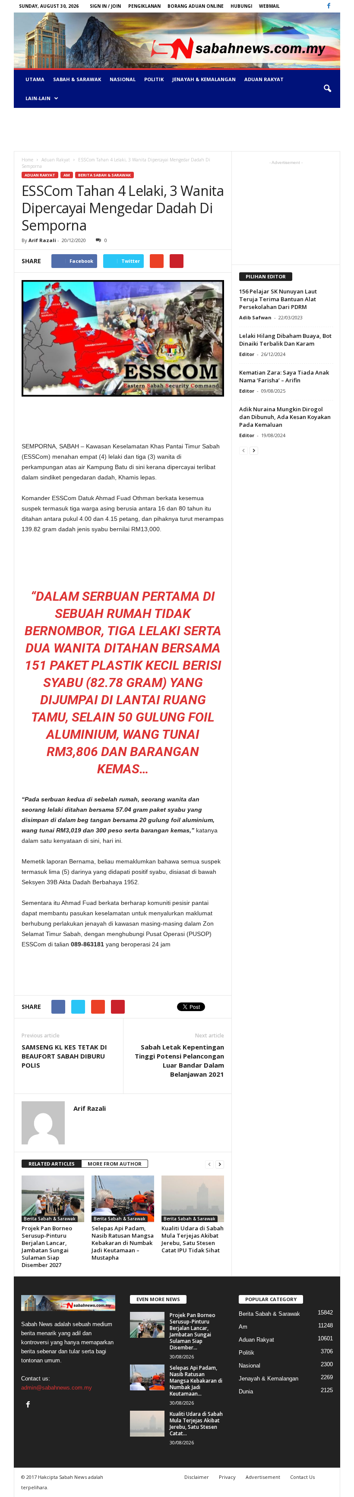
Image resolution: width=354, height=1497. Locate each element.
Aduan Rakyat (264, 79)
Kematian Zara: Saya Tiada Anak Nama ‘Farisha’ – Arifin (284, 376)
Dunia (246, 1391)
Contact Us (302, 1477)
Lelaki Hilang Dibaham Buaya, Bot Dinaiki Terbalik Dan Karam (285, 339)
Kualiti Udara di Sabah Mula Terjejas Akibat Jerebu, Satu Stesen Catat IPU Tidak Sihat (192, 1239)
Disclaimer (196, 1477)
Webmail (269, 6)
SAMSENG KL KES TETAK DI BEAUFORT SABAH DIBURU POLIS (64, 1056)
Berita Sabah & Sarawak (104, 175)
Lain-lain (38, 98)
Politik (154, 79)
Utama (34, 79)
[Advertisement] (177, 129)
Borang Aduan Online (196, 6)
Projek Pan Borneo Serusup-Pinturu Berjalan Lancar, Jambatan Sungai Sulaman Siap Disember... (192, 1331)
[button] (327, 88)
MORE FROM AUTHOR (115, 1163)
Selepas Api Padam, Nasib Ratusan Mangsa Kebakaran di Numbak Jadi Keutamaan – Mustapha (123, 1242)
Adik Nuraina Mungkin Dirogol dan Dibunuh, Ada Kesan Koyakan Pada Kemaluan (285, 417)
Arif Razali (42, 240)
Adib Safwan (255, 317)
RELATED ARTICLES (51, 1163)
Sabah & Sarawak (77, 79)
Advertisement (263, 1477)
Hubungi (241, 6)
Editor (246, 354)
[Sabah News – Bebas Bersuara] (177, 40)
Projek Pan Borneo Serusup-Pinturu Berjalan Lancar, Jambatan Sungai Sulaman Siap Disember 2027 (47, 1246)
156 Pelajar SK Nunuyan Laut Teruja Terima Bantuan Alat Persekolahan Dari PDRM (278, 299)
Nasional (123, 79)
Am (66, 175)
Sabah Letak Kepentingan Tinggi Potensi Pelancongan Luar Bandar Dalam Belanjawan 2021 (179, 1060)
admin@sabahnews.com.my (56, 1387)
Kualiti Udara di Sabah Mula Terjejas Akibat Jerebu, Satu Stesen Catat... (196, 1423)
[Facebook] (328, 6)
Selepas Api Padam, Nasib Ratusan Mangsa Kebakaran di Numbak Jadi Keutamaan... (196, 1380)
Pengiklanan (144, 6)
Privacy (227, 1477)
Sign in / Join (105, 6)
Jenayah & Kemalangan (204, 79)
